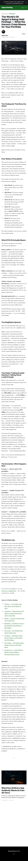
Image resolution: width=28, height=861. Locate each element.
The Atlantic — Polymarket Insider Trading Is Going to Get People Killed (14, 645)
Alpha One (4, 35)
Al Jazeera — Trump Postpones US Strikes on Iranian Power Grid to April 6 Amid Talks (14, 613)
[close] (26, 2)
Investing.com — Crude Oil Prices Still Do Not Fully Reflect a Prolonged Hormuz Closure (13, 652)
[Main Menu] (25, 8)
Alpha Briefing (7, 7)
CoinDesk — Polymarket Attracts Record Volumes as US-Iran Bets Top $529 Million (13, 638)
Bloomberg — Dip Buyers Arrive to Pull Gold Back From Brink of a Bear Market (14, 626)
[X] (14, 854)
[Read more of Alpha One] (3, 32)
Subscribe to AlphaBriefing (8, 591)
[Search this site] (23, 7)
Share (23, 33)
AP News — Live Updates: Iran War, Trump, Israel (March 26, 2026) (13, 606)
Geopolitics (4, 13)
